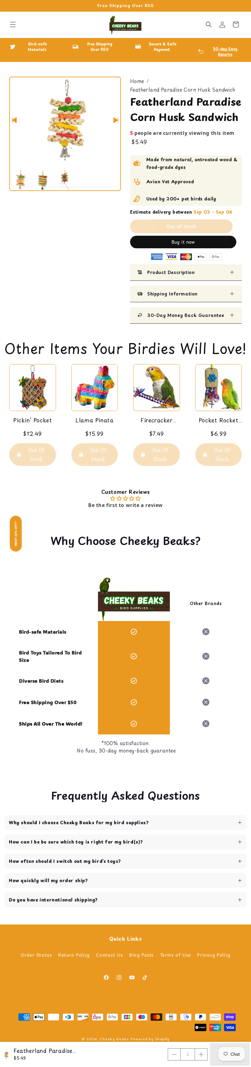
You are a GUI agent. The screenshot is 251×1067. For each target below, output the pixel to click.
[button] (13, 24)
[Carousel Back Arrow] (14, 120)
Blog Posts (141, 955)
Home (137, 81)
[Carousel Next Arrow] (115, 120)
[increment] (201, 1054)
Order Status (36, 955)
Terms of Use (175, 955)
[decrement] (174, 1054)
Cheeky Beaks (114, 1039)
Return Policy (74, 955)
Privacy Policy (213, 955)
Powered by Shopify (150, 1039)
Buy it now (183, 242)
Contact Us (109, 955)
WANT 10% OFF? (15, 533)
